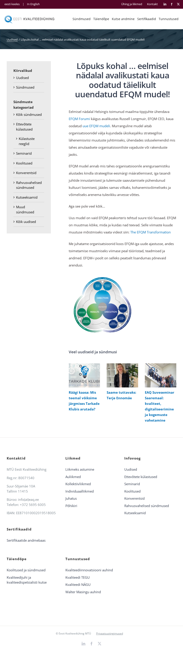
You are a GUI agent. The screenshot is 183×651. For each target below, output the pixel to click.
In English (33, 4)
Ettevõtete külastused (140, 476)
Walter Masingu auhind (83, 592)
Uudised (22, 77)
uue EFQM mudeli (96, 126)
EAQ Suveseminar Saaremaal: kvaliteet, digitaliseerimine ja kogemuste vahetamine (159, 375)
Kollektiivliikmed (78, 484)
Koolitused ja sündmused (26, 570)
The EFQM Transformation (150, 232)
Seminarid (24, 153)
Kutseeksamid (26, 197)
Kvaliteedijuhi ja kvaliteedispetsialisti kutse (27, 580)
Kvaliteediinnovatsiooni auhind (89, 570)
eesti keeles (12, 4)
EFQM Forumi (79, 118)
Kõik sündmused (29, 114)
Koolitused (24, 163)
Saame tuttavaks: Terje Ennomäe (121, 375)
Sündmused (25, 87)
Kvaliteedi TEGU (77, 577)
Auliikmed (73, 476)
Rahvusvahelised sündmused (146, 505)
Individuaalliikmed (79, 491)
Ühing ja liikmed (131, 4)
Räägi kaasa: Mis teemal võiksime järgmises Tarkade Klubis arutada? (83, 375)
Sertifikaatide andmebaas (26, 540)
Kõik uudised (26, 221)
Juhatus (71, 498)
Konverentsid (26, 173)
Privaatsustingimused (109, 633)
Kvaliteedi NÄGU (78, 584)
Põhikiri (71, 505)
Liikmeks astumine (79, 469)
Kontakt (152, 4)
